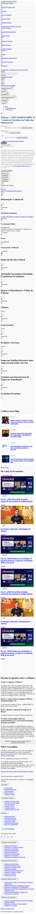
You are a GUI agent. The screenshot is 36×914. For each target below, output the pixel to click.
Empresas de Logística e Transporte (14, 857)
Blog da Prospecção (10, 818)
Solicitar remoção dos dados (9, 771)
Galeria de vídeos (9, 816)
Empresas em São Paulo (11, 864)
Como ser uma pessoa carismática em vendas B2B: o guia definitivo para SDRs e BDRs (21, 434)
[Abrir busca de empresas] (2, 81)
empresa (4, 685)
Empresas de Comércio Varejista (13, 847)
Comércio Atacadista (7, 62)
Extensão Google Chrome (12, 803)
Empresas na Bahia (10, 874)
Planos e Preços (9, 793)
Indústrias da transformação (9, 58)
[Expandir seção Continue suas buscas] (2, 383)
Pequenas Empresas (6, 41)
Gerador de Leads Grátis (8, 7)
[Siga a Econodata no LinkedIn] (5, 838)
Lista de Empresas (6, 15)
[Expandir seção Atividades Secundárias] (2, 280)
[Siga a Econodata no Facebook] (9, 838)
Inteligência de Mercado (11, 823)
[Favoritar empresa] (2, 183)
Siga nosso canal (7, 475)
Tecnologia (4, 66)
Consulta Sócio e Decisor (8, 26)
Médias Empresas (6, 45)
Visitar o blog (5, 467)
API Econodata (5, 36)
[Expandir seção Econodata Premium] (2, 398)
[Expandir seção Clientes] (2, 315)
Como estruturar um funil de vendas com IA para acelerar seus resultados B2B (22, 460)
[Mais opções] (2, 193)
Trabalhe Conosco (9, 794)
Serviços (3, 54)
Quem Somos (8, 788)
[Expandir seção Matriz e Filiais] (2, 297)
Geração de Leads (9, 821)
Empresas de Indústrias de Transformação (16, 887)
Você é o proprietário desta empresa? (13, 141)
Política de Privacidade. (7, 755)
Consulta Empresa (6, 22)
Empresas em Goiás (10, 875)
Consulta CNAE (5, 19)
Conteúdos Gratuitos (10, 819)
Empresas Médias (9, 902)
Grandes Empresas (6, 49)
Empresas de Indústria (10, 852)
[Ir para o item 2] (3, 568)
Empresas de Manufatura (11, 850)
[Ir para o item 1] (1, 568)
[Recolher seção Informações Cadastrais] (2, 203)
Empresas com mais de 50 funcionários (15, 904)
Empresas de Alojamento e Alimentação (16, 892)
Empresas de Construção (11, 855)
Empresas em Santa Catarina (12, 872)
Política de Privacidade (7, 908)
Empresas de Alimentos (11, 849)
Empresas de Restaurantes (12, 854)
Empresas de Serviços (10, 845)
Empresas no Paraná (10, 869)
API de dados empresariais (21, 166)
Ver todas (18, 26)
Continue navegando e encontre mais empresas (18, 741)
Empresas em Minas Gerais (12, 865)
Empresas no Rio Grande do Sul (13, 870)
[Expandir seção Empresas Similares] (2, 367)
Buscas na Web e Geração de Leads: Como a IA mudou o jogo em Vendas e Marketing (22, 421)
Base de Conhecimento (11, 824)
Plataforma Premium (10, 789)
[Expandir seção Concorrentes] (2, 332)
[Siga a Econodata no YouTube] (12, 838)
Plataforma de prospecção (8, 32)
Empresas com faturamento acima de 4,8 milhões (18, 900)
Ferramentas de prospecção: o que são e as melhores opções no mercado (21, 447)
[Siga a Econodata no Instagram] (2, 838)
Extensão (3, 11)
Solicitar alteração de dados (25, 771)
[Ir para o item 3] (4, 568)
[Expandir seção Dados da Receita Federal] (2, 264)
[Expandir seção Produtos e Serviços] (2, 350)
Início (6, 106)
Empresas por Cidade (10, 905)
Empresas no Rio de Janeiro (12, 867)
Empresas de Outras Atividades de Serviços (17, 885)
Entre (2, 71)
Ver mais (4, 173)
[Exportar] (2, 187)
